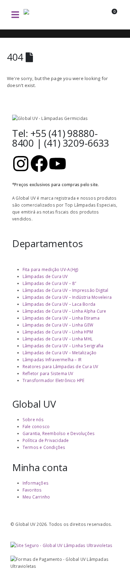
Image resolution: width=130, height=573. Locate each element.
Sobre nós (33, 419)
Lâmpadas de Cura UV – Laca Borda (59, 304)
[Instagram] (20, 163)
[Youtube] (57, 163)
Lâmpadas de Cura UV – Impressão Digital (66, 290)
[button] (15, 14)
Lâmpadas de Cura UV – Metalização (60, 352)
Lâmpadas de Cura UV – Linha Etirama (61, 318)
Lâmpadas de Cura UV (45, 276)
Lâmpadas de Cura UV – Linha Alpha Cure (64, 311)
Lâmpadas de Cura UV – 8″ (50, 283)
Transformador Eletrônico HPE (54, 380)
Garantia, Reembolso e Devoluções (59, 433)
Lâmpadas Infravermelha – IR (52, 359)
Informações (36, 483)
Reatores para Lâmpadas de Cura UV (60, 366)
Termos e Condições (44, 447)
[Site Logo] (48, 14)
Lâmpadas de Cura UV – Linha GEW (58, 325)
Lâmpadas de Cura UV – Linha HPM (58, 332)
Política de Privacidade (46, 440)
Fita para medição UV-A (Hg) (50, 269)
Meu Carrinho (36, 497)
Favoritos (32, 490)
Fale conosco (36, 426)
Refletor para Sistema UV (48, 373)
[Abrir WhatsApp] (112, 555)
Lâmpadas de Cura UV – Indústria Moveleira (67, 297)
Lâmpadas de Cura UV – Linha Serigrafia (63, 345)
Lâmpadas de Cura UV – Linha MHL (58, 338)
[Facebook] (39, 163)
